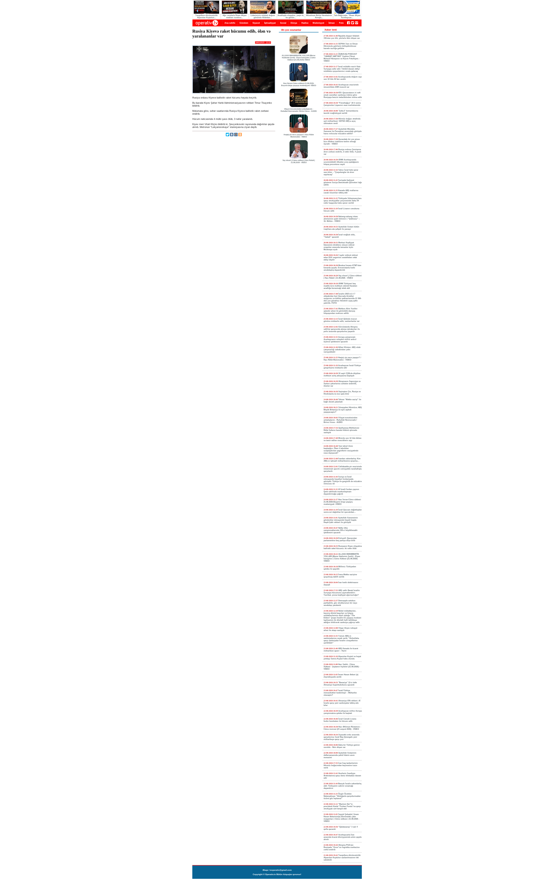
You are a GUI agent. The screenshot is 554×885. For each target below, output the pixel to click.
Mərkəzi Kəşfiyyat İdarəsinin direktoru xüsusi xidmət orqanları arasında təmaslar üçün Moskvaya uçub (339, 246)
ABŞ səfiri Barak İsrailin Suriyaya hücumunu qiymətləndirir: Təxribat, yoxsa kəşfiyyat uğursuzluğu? (342, 592)
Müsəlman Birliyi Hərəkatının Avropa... (319, 16)
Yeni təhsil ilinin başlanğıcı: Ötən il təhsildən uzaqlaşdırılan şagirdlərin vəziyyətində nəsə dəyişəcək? (341, 449)
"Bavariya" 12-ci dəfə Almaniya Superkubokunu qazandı (340, 683)
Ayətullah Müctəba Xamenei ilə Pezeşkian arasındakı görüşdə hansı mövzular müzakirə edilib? (343, 131)
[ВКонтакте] (231, 134)
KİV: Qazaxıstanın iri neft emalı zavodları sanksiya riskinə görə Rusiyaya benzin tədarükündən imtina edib (343, 95)
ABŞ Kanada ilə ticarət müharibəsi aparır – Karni (341, 649)
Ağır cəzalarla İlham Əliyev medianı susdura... (235, 16)
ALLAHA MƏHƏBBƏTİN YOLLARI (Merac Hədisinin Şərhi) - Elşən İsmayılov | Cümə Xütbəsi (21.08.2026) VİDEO (299, 58)
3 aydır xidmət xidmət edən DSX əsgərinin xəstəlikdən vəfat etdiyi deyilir (341, 257)
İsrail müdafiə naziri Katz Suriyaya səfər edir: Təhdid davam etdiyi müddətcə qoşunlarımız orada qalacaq (342, 68)
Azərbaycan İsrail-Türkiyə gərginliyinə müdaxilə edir (342, 366)
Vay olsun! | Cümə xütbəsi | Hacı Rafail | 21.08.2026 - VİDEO (298, 161)
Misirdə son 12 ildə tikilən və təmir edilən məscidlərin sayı (342, 439)
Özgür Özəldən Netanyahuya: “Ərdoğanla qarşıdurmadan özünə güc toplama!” (342, 796)
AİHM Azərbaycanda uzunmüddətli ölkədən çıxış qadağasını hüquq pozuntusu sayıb (341, 162)
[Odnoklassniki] (240, 134)
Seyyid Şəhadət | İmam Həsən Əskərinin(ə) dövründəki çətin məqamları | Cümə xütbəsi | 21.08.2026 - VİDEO (341, 817)
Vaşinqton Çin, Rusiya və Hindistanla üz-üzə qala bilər (342, 392)
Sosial (283, 23)
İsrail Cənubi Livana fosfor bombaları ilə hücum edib (340, 720)
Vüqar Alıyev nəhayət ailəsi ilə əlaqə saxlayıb (340, 629)
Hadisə (304, 23)
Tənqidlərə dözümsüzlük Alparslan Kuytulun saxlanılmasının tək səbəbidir (342, 857)
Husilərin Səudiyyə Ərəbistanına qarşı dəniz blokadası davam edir (342, 775)
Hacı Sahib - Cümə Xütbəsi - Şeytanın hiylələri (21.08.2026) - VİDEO (342, 666)
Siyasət (256, 23)
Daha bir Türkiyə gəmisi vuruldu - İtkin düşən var (342, 746)
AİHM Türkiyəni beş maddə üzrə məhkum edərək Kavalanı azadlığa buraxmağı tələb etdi (340, 285)
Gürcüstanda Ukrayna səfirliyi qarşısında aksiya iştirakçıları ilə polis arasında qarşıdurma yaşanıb (342, 329)
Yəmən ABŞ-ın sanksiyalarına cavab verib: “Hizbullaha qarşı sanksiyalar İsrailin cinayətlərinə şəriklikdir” (341, 639)
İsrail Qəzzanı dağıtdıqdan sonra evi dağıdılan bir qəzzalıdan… (343, 511)
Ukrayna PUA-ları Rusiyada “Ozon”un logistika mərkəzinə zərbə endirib (342, 847)
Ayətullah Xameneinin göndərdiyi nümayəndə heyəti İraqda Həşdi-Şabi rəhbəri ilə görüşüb (341, 520)
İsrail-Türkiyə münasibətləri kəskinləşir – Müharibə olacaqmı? (340, 692)
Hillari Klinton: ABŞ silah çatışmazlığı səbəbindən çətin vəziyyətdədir (342, 349)
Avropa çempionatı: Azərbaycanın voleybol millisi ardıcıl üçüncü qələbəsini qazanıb (340, 339)
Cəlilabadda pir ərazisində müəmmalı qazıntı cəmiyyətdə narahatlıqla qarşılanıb (343, 468)
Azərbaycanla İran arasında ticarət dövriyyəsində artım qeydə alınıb (343, 837)
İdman (332, 23)
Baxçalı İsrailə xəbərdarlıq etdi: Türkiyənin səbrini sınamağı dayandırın (342, 785)
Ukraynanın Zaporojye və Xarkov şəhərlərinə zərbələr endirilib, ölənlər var (342, 383)
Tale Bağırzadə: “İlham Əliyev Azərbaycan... (347, 16)
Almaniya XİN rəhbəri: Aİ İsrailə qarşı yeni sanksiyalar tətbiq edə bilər (342, 703)
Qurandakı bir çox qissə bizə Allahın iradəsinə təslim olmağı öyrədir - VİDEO (342, 141)
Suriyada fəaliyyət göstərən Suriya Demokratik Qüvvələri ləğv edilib (343, 182)
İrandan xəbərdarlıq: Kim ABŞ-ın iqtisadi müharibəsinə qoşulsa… (342, 459)
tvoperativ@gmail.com (280, 870)
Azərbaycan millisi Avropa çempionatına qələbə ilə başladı (343, 712)
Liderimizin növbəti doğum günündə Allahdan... (263, 16)
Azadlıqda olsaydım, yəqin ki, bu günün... (291, 16)
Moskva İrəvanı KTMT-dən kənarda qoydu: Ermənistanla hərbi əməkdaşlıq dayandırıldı (342, 267)
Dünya (294, 23)
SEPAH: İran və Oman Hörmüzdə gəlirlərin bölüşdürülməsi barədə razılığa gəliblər (341, 46)
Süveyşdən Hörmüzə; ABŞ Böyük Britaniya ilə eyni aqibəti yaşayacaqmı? (343, 409)
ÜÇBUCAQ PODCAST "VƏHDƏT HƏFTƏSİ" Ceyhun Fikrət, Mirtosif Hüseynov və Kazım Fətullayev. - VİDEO (342, 57)
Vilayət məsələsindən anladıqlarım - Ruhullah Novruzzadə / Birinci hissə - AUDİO (299, 110)
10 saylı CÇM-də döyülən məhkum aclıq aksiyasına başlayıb (342, 374)
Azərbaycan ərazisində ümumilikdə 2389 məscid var (341, 86)
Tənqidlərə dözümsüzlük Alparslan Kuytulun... (206, 16)
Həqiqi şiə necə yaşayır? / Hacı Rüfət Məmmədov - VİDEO (299, 136)
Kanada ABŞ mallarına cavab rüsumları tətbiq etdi (341, 191)
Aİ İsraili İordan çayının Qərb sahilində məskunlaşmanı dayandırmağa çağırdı (341, 491)
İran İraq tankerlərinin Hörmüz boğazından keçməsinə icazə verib (341, 765)
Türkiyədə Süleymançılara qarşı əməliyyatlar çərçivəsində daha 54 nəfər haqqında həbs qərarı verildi (342, 200)
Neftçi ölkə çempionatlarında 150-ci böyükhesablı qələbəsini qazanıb (341, 530)
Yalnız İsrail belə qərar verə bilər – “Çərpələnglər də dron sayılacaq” (341, 172)
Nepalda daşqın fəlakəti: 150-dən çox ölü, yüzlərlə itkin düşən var (342, 37)
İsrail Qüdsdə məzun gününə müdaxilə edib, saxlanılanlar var (342, 320)
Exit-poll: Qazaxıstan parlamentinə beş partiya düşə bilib (340, 539)
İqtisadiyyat (270, 23)
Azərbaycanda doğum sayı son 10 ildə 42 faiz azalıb (343, 78)
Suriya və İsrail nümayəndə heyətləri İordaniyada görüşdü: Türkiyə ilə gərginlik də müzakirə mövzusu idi (343, 480)
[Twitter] (227, 134)
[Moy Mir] (236, 134)
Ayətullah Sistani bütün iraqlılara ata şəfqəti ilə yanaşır (341, 228)
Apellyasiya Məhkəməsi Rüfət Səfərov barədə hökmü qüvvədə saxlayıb (341, 430)
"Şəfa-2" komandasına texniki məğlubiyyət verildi (341, 112)
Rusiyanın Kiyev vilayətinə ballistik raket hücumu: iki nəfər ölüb (343, 547)
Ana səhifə (229, 23)
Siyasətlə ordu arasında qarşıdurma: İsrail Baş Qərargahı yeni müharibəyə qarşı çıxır (341, 737)
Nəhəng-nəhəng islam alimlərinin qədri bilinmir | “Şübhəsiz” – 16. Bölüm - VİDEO (342, 218)
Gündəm (243, 23)
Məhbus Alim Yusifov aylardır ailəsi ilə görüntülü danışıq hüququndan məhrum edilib (340, 311)
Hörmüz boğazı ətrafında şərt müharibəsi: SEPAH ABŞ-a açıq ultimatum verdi (342, 121)
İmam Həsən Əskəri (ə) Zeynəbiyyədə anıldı (341, 675)
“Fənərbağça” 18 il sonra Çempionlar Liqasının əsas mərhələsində (342, 104)
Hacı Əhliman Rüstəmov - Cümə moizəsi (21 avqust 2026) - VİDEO (342, 728)
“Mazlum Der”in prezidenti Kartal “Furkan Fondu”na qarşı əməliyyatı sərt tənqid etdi (342, 806)
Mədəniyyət (318, 23)
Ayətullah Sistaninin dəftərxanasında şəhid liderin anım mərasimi (340, 755)
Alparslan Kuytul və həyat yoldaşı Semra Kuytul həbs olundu (342, 657)
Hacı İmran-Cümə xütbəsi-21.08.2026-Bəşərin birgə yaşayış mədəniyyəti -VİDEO (298, 84)
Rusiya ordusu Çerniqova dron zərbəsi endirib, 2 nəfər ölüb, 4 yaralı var (342, 151)
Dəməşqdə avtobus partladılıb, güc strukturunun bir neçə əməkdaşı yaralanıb (340, 603)
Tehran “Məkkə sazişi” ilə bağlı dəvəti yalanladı (342, 400)
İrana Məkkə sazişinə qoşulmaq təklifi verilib (340, 575)
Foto (341, 23)
